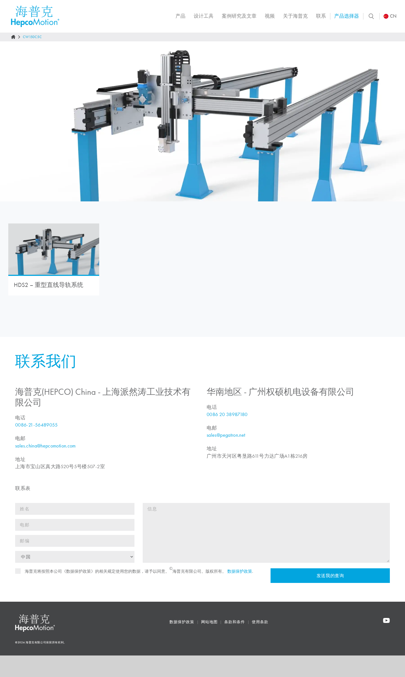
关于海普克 (295, 16)
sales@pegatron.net (226, 435)
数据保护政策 (239, 571)
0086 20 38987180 (227, 414)
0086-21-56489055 (36, 425)
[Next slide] (395, 121)
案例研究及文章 (239, 16)
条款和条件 (234, 622)
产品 (180, 16)
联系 (321, 16)
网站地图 (209, 622)
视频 (270, 16)
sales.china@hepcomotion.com (45, 446)
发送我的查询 (330, 575)
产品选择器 (346, 16)
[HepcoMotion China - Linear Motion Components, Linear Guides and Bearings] (35, 16)
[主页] (13, 37)
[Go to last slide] (9, 121)
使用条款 (260, 622)
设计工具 (204, 16)
